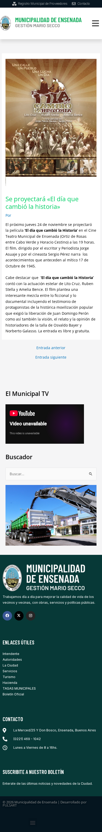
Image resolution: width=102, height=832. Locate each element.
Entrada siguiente (50, 357)
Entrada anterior (50, 348)
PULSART (10, 805)
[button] (95, 23)
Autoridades (12, 660)
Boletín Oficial (13, 694)
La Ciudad (10, 665)
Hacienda (10, 683)
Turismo (9, 677)
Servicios (10, 671)
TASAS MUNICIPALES (19, 688)
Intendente (11, 654)
